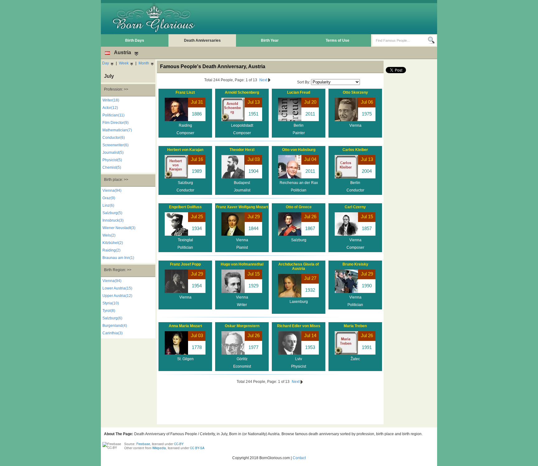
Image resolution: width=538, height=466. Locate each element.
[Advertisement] (322, 19)
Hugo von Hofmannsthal (242, 264)
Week (124, 63)
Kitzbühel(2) (112, 243)
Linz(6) (108, 205)
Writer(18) (110, 100)
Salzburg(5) (112, 213)
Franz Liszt (185, 92)
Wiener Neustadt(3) (118, 228)
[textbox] (400, 40)
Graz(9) (108, 198)
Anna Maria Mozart (185, 326)
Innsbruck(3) (113, 220)
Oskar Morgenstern (242, 326)
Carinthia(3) (112, 333)
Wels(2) (109, 235)
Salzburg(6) (112, 318)
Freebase (143, 444)
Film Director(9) (115, 122)
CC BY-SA (197, 448)
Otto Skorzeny (355, 92)
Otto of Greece (299, 207)
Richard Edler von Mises (298, 326)
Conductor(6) (113, 137)
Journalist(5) (113, 152)
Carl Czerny (355, 207)
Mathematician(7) (117, 130)
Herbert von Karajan (185, 150)
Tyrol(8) (108, 310)
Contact (299, 458)
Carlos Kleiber (355, 150)
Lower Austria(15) (117, 288)
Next (263, 80)
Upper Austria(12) (117, 296)
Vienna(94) (111, 190)
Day (105, 63)
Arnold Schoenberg (242, 92)
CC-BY (179, 444)
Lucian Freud (298, 92)
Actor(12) (110, 108)
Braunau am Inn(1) (118, 258)
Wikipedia (159, 448)
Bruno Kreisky (355, 264)
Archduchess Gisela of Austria (298, 266)
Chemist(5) (111, 167)
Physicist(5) (112, 160)
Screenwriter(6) (115, 145)
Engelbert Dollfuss (185, 207)
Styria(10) (110, 303)
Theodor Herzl (241, 150)
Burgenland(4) (114, 325)
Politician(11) (113, 115)
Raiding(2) (111, 250)
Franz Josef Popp (185, 264)
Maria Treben (355, 326)
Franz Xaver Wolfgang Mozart (242, 207)
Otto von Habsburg (298, 150)
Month (144, 63)
